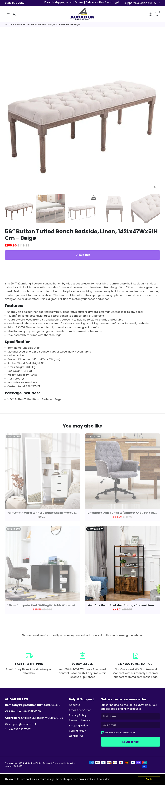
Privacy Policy (77, 715)
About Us (74, 705)
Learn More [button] (103, 779)
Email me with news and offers (120, 732)
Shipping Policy (78, 725)
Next (156, 114)
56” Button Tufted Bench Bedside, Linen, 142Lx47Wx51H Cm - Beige (45, 24)
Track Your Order (80, 710)
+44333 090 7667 (18, 729)
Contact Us (76, 736)
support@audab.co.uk (21, 724)
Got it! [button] (149, 779)
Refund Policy (77, 731)
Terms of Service (79, 720)
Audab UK (27, 763)
